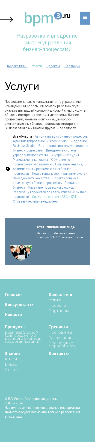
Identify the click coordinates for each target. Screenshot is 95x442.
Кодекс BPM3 (17, 66)
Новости (13, 314)
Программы (60, 332)
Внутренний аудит (65, 155)
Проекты (53, 66)
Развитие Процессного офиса (51, 187)
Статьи (12, 369)
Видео (11, 364)
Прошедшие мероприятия (62, 344)
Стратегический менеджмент (36, 201)
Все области (23, 136)
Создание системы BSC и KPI (54, 197)
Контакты (59, 353)
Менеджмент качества (30, 160)
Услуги (55, 300)
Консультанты (20, 304)
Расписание (60, 337)
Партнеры (72, 66)
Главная (13, 294)
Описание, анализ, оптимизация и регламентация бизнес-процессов (48, 169)
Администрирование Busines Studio (40, 141)
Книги (11, 358)
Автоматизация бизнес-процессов (61, 136)
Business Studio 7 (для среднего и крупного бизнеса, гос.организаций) (23, 336)
